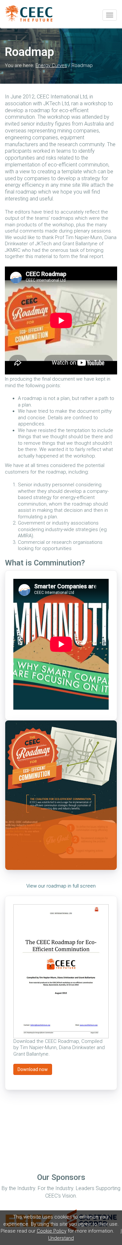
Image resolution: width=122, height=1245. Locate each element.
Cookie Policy (51, 1231)
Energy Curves (51, 65)
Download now (33, 1069)
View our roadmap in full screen (61, 886)
